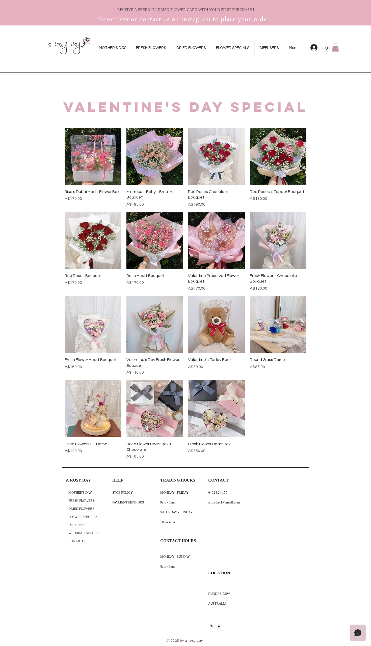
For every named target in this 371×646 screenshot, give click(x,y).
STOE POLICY (123, 493)
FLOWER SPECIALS (82, 517)
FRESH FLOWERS (81, 501)
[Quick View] (93, 156)
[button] (335, 47)
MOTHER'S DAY (80, 493)
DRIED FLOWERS (81, 509)
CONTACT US (78, 541)
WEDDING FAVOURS (83, 533)
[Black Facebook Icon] (219, 626)
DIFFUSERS (76, 525)
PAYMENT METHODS (128, 502)
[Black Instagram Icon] (210, 626)
